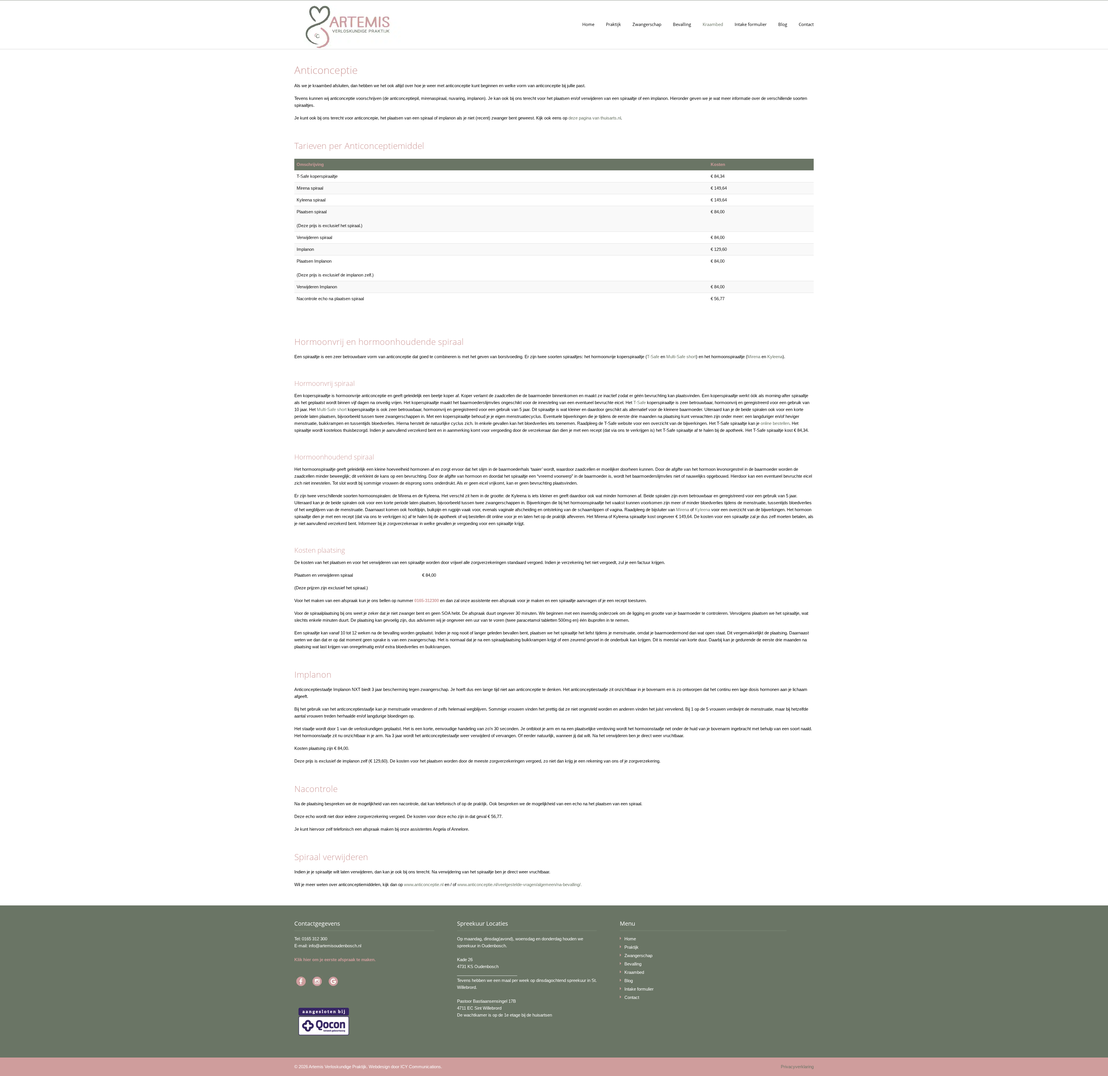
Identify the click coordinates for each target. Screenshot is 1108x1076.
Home (588, 24)
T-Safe (653, 356)
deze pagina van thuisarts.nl (594, 117)
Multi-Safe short (681, 356)
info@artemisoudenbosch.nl (335, 945)
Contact (806, 24)
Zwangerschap (646, 24)
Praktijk (613, 24)
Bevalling (682, 24)
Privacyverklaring (797, 1066)
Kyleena (775, 356)
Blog (782, 24)
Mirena (753, 356)
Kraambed (713, 24)
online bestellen (775, 423)
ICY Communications (420, 1066)
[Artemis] (347, 27)
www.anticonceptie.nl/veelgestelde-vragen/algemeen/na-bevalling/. (519, 884)
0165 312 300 (314, 938)
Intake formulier (751, 24)
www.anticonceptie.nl (424, 884)
